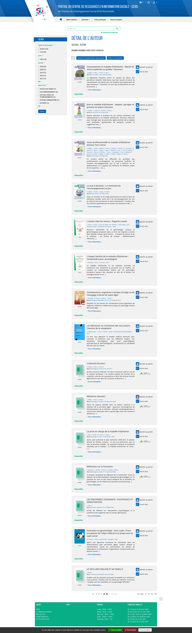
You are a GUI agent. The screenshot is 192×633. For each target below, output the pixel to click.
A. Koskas (124, 154)
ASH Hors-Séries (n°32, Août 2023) (99, 112)
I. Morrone (97, 470)
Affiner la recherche (115, 58)
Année (40, 63)
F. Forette (93, 435)
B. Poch (106, 73)
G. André (107, 154)
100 (151, 594)
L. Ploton (100, 73)
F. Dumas (108, 152)
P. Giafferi (89, 73)
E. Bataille (120, 148)
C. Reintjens (113, 148)
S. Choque (112, 154)
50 (149, 594)
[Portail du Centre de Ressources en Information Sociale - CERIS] (40, 12)
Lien (39, 55)
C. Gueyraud (96, 110)
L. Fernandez (90, 298)
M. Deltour (102, 152)
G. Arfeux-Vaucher (91, 332)
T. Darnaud (90, 262)
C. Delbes (89, 400)
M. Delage (105, 224)
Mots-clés (42, 85)
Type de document (45, 45)
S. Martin (94, 150)
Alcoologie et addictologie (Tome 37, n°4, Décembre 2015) (105, 300)
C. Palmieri (95, 152)
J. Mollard (102, 110)
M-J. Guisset (100, 435)
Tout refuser (131, 630)
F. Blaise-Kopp (121, 224)
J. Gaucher (102, 262)
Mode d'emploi (116, 20)
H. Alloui (95, 73)
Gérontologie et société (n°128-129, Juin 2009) (102, 437)
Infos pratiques (100, 20)
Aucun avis (144, 72)
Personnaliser (145, 630)
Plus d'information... (95, 90)
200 (155, 594)
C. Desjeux (101, 154)
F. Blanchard (90, 470)
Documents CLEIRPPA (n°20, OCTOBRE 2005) (102, 507)
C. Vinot (121, 152)
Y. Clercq (94, 224)
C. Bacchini (94, 154)
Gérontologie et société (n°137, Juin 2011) (101, 369)
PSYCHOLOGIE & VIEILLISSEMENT (122, 332)
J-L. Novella (109, 470)
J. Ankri (88, 435)
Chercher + (85, 20)
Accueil (61, 19)
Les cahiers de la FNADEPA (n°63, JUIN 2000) (102, 574)
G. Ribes (100, 400)
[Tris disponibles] (73, 58)
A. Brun (95, 367)
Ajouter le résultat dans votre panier (91, 58)
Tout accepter (116, 630)
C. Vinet (123, 150)
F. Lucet (118, 150)
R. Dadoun (89, 367)
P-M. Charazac (113, 224)
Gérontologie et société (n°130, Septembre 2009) (103, 401)
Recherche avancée (110, 32)
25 (146, 594)
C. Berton (100, 150)
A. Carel (100, 224)
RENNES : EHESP (107, 332)
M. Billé (115, 470)
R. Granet (106, 192)
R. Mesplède (115, 152)
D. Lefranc (103, 298)
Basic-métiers (72, 20)
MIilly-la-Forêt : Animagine (107, 539)
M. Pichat (96, 298)
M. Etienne (129, 150)
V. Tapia (106, 150)
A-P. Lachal (90, 539)
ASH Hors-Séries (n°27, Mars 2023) (99, 193)
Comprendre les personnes (105, 226)
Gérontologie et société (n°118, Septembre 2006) (103, 472)
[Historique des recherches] (148, 2)
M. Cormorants (128, 148)
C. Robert (118, 154)
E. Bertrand (112, 150)
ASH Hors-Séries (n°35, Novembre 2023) (100, 74)
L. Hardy (95, 148)
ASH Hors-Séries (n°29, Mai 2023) (99, 156)
